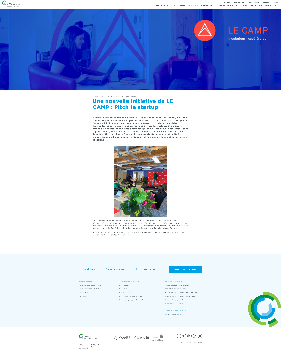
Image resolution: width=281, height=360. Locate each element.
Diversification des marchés (175, 289)
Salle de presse (240, 2)
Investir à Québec (164, 5)
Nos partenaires (125, 292)
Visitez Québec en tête (174, 314)
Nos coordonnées (185, 269)
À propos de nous (147, 269)
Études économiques (268, 5)
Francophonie (84, 296)
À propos (266, 2)
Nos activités (249, 5)
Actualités (227, 2)
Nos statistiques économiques (90, 285)
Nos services (207, 5)
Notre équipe (124, 285)
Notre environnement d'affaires (90, 289)
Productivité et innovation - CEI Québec (180, 296)
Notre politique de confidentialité (131, 300)
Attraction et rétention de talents (177, 285)
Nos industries (84, 292)
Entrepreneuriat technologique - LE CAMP (181, 292)
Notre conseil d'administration (130, 296)
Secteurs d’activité (228, 5)
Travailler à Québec (188, 5)
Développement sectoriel (174, 303)
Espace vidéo (254, 2)
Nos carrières (124, 289)
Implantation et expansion (175, 300)
